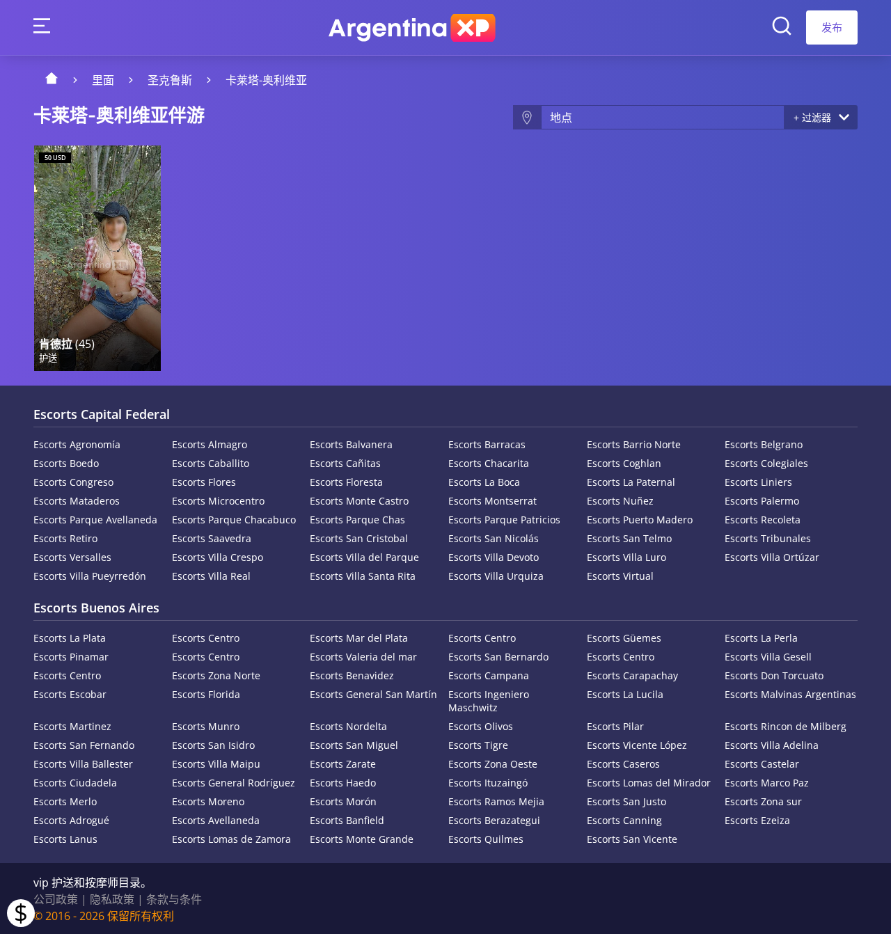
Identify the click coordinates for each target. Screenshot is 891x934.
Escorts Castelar (762, 763)
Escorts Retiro (65, 538)
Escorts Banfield (347, 820)
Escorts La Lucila (625, 694)
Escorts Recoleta (763, 519)
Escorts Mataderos (76, 500)
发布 (831, 27)
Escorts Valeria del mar (363, 656)
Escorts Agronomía (76, 444)
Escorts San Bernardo (498, 656)
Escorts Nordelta (348, 726)
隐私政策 (112, 899)
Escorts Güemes (624, 637)
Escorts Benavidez (352, 675)
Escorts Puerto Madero (640, 519)
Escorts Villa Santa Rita (363, 576)
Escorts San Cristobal (359, 538)
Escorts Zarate (343, 763)
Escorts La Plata (69, 637)
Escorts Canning (624, 820)
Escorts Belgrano (764, 444)
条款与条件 (174, 899)
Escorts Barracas (487, 444)
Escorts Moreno (208, 801)
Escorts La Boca (484, 482)
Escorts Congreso (73, 482)
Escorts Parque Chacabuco (234, 519)
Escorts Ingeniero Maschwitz (488, 701)
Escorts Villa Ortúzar (772, 557)
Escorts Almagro (209, 444)
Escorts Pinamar (71, 656)
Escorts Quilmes (485, 839)
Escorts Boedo (66, 463)
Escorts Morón (343, 801)
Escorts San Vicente (632, 839)
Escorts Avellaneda (216, 820)
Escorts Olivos (480, 726)
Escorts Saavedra (211, 538)
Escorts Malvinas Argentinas (790, 694)
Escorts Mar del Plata (359, 637)
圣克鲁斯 (170, 80)
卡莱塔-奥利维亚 (266, 80)
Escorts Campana (488, 675)
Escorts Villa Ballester (83, 763)
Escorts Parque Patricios (504, 519)
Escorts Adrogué (71, 820)
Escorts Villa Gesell (768, 656)
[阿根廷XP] (412, 28)
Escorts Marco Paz (767, 782)
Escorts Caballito (210, 463)
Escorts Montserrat (492, 500)
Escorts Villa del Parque (364, 557)
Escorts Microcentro (218, 500)
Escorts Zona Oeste (492, 763)
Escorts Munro (205, 726)
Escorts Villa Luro (626, 557)
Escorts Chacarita (488, 463)
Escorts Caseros (623, 763)
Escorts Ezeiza (757, 820)
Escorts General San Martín (373, 694)
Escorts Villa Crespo (217, 557)
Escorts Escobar (70, 694)
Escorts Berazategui (494, 820)
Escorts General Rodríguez (233, 782)
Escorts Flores (204, 482)
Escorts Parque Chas (357, 519)
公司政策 (55, 899)
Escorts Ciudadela (75, 782)
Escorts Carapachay (632, 675)
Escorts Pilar (615, 726)
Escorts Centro (205, 637)
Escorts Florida (206, 694)
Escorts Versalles (72, 557)
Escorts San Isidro (213, 745)
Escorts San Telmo (629, 538)
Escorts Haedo (343, 782)
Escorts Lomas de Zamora (231, 839)
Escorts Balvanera (351, 444)
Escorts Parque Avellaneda (95, 519)
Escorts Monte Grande (361, 839)
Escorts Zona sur (763, 801)
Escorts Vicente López (637, 745)
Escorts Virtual (620, 576)
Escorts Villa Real (211, 576)
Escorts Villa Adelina (772, 745)
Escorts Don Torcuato (774, 675)
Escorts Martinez (72, 726)
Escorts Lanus (65, 839)
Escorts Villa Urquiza (496, 576)
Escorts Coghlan (624, 463)
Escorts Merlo (65, 801)
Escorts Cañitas (345, 463)
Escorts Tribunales (768, 538)
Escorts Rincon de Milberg (785, 726)
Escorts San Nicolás (493, 538)
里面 (103, 80)
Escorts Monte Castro (359, 500)
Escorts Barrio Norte (634, 444)
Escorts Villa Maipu (216, 763)
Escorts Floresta (346, 482)
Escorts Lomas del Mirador (649, 782)
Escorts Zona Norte (216, 675)
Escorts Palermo (762, 500)
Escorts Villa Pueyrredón (89, 576)
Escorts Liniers (758, 482)
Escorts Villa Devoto (493, 557)
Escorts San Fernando (83, 745)
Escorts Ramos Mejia (496, 801)
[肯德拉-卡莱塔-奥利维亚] (97, 258)
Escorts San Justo (626, 801)
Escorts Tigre (478, 745)
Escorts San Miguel (354, 745)
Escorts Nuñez (620, 500)
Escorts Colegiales (766, 463)
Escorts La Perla (761, 637)
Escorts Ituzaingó (488, 782)
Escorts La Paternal (631, 482)
